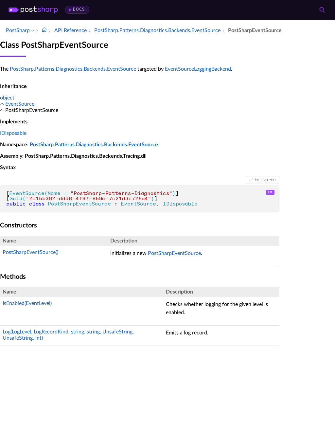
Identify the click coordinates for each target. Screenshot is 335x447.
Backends (115, 144)
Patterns (65, 144)
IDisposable (13, 133)
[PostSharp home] (33, 10)
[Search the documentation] (321, 9)
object (7, 97)
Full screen (265, 180)
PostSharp (42, 144)
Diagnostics (89, 144)
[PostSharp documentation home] (44, 30)
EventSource (19, 104)
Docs (79, 10)
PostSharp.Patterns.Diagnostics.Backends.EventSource (73, 69)
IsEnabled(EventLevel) (27, 303)
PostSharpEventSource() (30, 252)
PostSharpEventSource (174, 253)
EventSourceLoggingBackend (198, 69)
